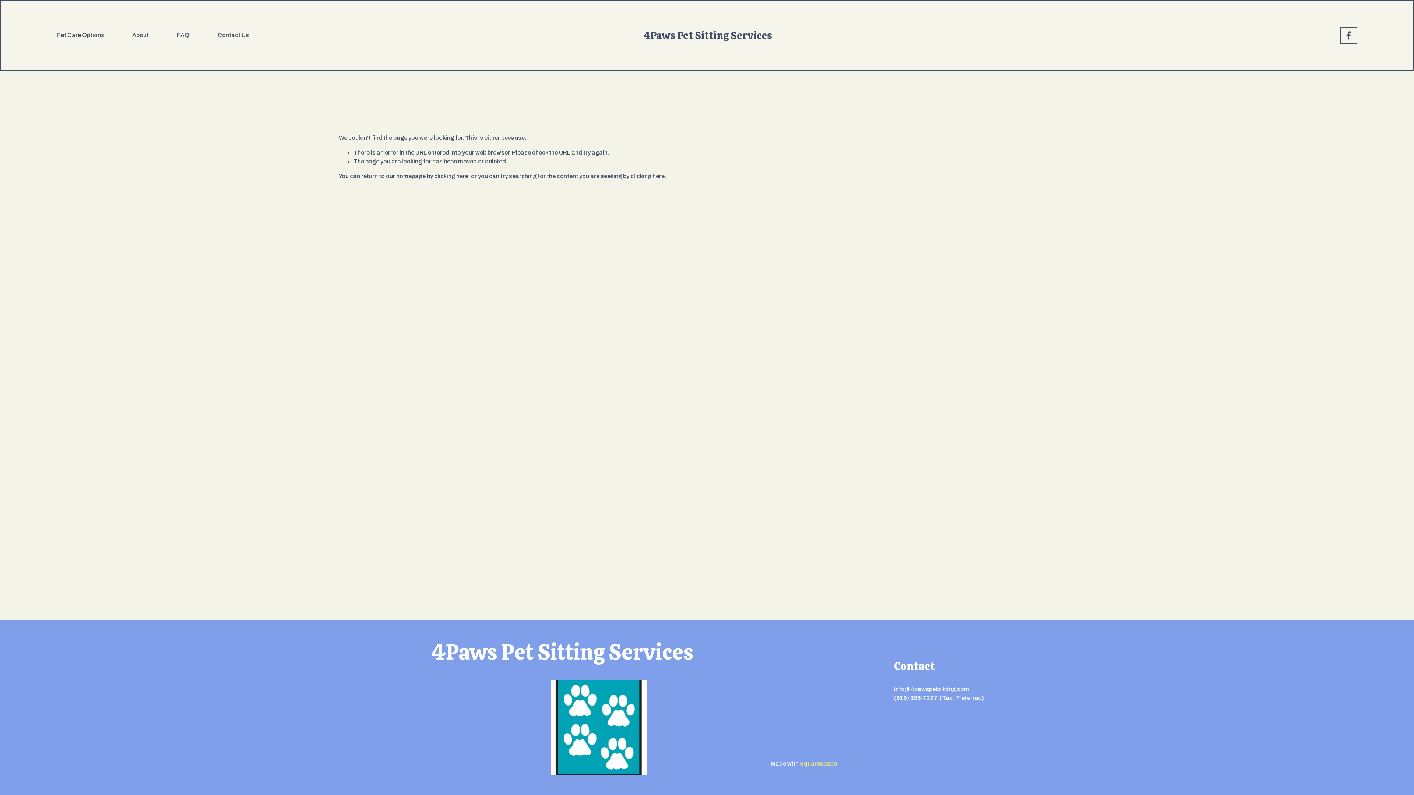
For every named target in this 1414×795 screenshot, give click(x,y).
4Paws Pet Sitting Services (708, 35)
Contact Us (233, 35)
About (140, 35)
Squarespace (818, 763)
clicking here (451, 176)
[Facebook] (1348, 35)
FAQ (183, 35)
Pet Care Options (80, 35)
